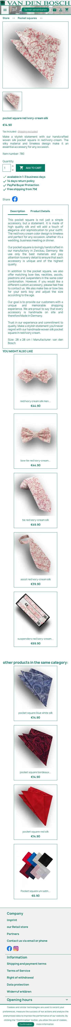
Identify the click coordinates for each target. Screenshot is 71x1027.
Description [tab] (17, 211)
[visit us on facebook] (9, 948)
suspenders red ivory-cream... (35, 638)
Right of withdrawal (20, 977)
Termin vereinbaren (35, 9)
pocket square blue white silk (35, 712)
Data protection (18, 984)
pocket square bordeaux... (35, 772)
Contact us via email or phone (27, 941)
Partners (13, 934)
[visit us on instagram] (15, 948)
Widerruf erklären (19, 991)
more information (45, 1024)
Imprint (12, 920)
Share (14, 199)
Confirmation (26, 1024)
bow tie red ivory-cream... (35, 460)
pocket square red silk (36, 831)
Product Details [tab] (40, 211)
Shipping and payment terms (26, 964)
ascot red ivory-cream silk (36, 579)
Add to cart (30, 168)
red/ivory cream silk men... (35, 401)
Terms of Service (18, 971)
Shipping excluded (28, 131)
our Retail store (17, 927)
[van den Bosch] (35, 2)
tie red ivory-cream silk (35, 520)
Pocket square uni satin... (35, 891)
